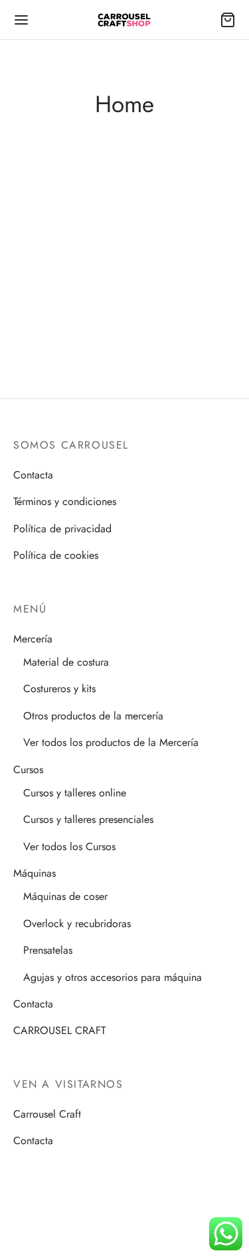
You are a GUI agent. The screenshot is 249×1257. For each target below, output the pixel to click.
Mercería (32, 638)
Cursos (28, 769)
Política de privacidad (62, 528)
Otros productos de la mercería (93, 715)
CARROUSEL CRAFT (59, 1030)
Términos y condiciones (64, 501)
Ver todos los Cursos (69, 846)
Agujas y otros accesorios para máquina (112, 977)
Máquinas (34, 873)
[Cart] (228, 20)
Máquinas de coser (65, 896)
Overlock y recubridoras (77, 923)
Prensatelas (47, 950)
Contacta (33, 474)
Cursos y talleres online (74, 792)
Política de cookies (55, 555)
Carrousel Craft (47, 1114)
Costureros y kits (59, 688)
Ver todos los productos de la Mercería (111, 742)
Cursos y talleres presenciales (88, 819)
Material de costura (66, 662)
